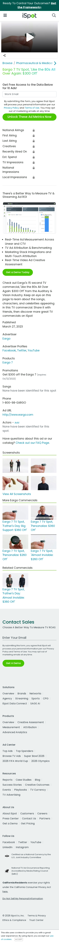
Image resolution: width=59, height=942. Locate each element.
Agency (7, 698)
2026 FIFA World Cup (15, 761)
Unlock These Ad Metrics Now (29, 117)
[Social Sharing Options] (4, 55)
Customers (27, 813)
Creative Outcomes (37, 785)
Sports (35, 698)
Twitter (21, 350)
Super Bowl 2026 (34, 756)
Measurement (11, 727)
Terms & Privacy (37, 915)
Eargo (6, 338)
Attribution (30, 727)
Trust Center (36, 920)
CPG (45, 698)
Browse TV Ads (12, 756)
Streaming (21, 698)
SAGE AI (35, 703)
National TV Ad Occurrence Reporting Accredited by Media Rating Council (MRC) (30, 871)
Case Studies (23, 780)
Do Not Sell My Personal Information (23, 898)
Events (7, 790)
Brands (21, 693)
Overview (8, 693)
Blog (37, 780)
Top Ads (8, 751)
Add (17, 422)
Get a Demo (10, 823)
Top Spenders (24, 751)
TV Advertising (11, 795)
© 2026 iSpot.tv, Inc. (13, 915)
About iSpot (10, 813)
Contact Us (29, 818)
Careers (42, 813)
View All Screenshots (17, 494)
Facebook (9, 350)
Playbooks (20, 790)
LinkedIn (7, 847)
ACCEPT (18, 939)
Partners (44, 818)
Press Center (11, 818)
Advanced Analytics (15, 732)
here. (5, 891)
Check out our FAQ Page (32, 443)
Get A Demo (13, 663)
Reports (7, 780)
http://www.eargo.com (18, 415)
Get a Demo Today (17, 272)
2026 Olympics (40, 761)
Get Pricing (28, 823)
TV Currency (38, 790)
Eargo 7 (8, 362)
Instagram (22, 847)
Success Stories (12, 785)
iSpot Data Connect (15, 703)
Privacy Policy (11, 107)
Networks (35, 693)
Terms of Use (32, 107)
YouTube (33, 350)
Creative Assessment (30, 722)
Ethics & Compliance (14, 920)
